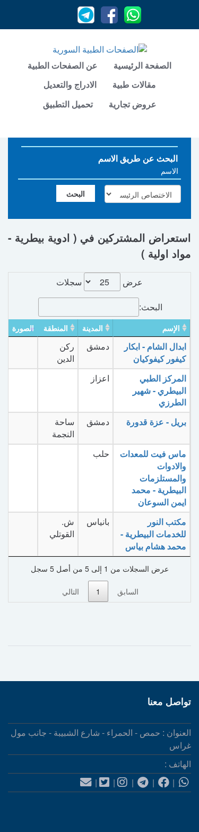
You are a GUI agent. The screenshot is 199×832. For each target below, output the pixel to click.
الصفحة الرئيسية (142, 65)
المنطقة (56, 327)
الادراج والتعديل (70, 84)
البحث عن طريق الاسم (138, 158)
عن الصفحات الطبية (63, 65)
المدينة (92, 327)
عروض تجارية (133, 104)
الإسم (171, 327)
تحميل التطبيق (68, 104)
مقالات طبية (134, 84)
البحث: (150, 307)
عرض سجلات (99, 282)
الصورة (23, 327)
